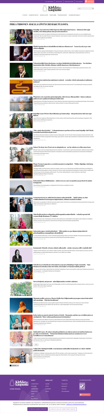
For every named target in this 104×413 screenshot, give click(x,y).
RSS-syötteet (34, 398)
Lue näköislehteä (49, 1)
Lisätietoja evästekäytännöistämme (76, 404)
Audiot (32, 393)
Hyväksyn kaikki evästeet (37, 409)
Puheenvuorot (34, 388)
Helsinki (47, 384)
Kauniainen (48, 388)
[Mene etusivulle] (19, 382)
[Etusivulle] (52, 8)
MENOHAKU (90, 1)
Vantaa (47, 391)
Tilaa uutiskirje (79, 1)
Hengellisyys (34, 391)
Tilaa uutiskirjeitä (65, 391)
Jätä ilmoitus (59, 1)
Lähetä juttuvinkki (69, 1)
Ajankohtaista (34, 384)
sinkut (36, 344)
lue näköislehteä (84, 380)
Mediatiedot (64, 386)
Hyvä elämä (34, 386)
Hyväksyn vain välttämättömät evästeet (63, 409)
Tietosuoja (64, 388)
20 (18, 365)
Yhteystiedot (64, 384)
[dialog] (52, 406)
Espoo (47, 386)
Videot (32, 396)
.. (16, 365)
